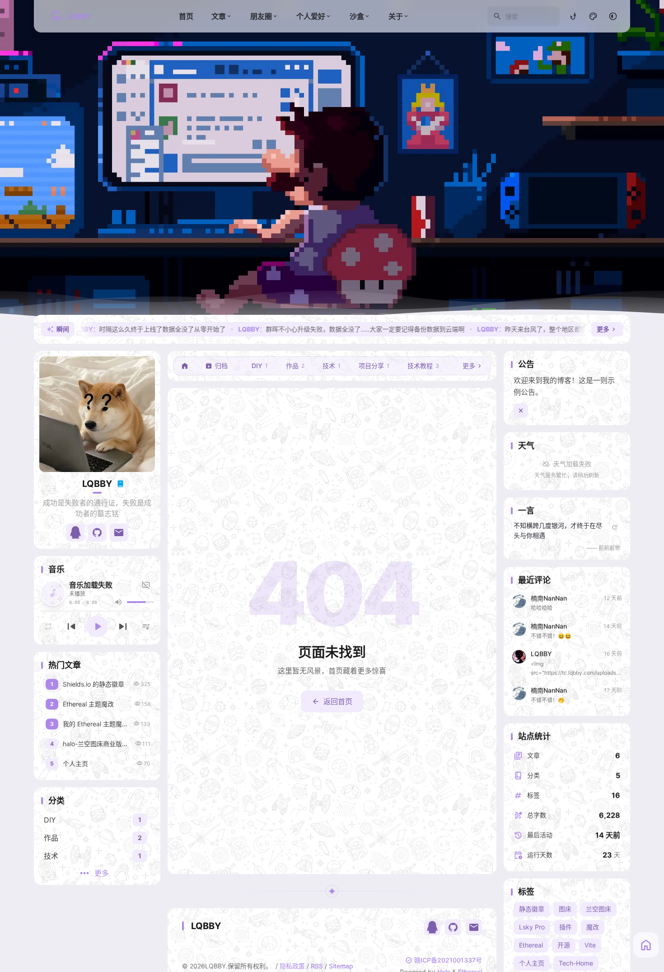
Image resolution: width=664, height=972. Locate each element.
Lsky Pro (532, 927)
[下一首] (122, 626)
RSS (317, 966)
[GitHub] (453, 927)
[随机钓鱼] (573, 16)
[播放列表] (146, 626)
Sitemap (341, 966)
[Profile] (97, 414)
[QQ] (432, 927)
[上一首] (71, 626)
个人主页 (531, 963)
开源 (563, 945)
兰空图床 (598, 909)
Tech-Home (576, 963)
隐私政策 (292, 966)
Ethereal (531, 945)
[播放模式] (48, 626)
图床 (565, 909)
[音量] (118, 602)
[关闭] (521, 410)
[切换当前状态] (120, 483)
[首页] (184, 366)
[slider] (140, 602)
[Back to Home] (646, 945)
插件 (565, 927)
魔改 (592, 927)
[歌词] (147, 584)
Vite (590, 945)
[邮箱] (474, 927)
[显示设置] (593, 16)
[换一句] (614, 527)
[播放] (97, 626)
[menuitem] (613, 16)
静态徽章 (531, 909)
